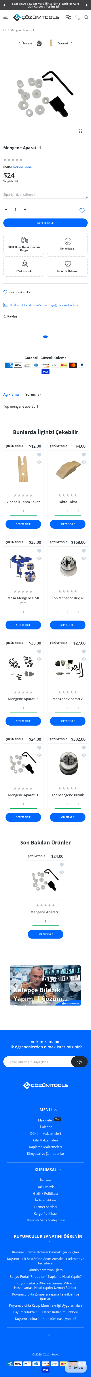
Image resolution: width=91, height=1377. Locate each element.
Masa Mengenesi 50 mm (23, 600)
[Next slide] (75, 985)
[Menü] (5, 17)
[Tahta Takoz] (68, 470)
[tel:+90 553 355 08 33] (77, 17)
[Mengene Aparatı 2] (68, 667)
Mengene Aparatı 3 (23, 698)
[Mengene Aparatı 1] (23, 763)
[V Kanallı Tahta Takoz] (23, 470)
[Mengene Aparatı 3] (23, 667)
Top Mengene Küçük (67, 598)
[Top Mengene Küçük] (68, 566)
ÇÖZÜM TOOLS (22, 167)
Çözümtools (51, 1354)
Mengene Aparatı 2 (68, 698)
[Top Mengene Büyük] (68, 763)
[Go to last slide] (15, 985)
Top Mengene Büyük (68, 795)
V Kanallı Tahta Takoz (23, 502)
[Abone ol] (79, 1061)
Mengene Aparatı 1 (23, 795)
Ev (4, 30)
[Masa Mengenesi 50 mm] (23, 566)
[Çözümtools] (36, 17)
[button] (4, 5)
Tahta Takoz (67, 502)
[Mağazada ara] (86, 17)
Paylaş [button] (12, 316)
